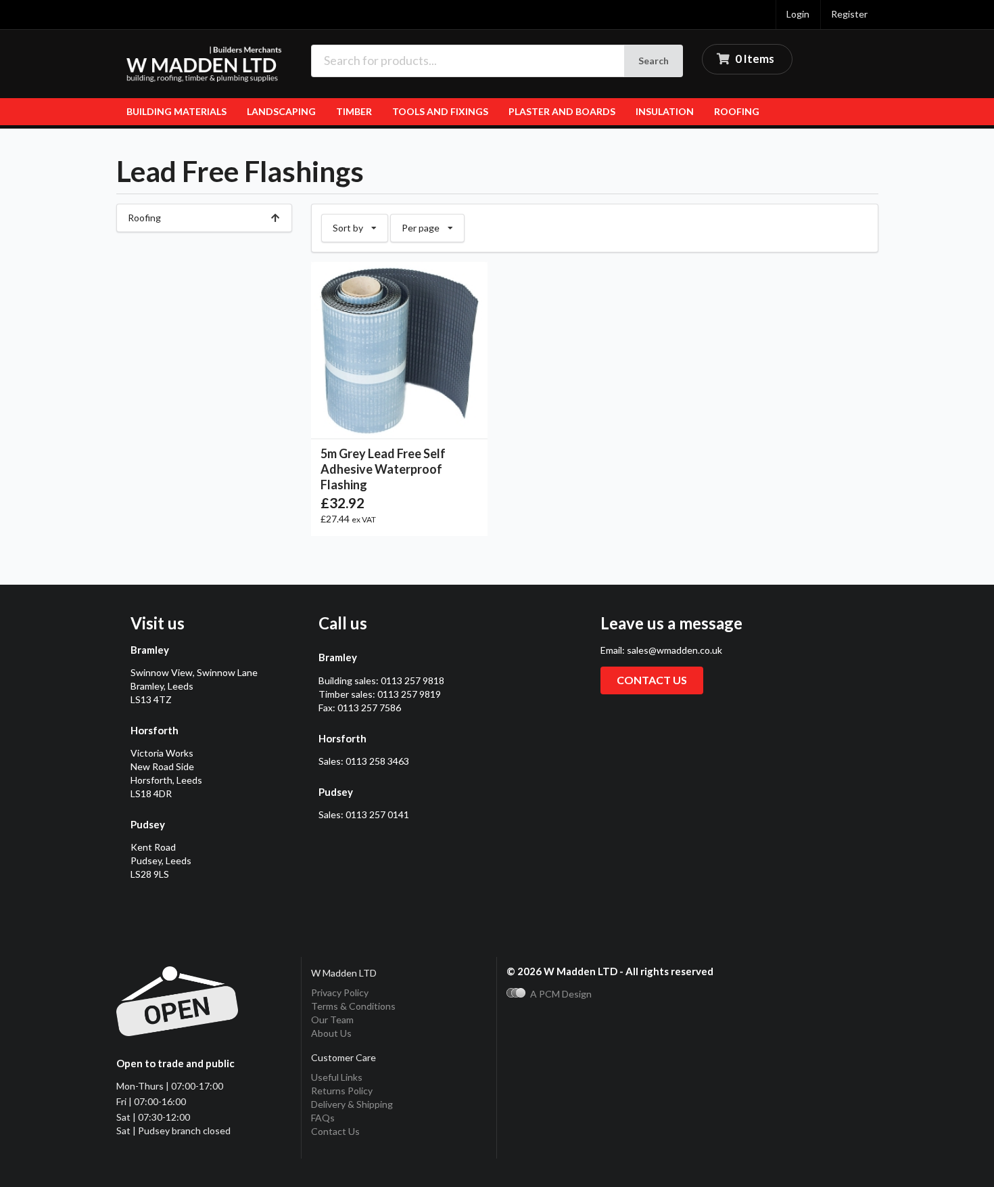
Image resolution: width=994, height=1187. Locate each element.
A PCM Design (561, 994)
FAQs (323, 1117)
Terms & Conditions (353, 1006)
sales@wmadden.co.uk (674, 650)
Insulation (665, 111)
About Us (331, 1033)
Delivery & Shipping (352, 1104)
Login (797, 14)
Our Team (332, 1019)
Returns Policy (342, 1090)
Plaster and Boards (561, 111)
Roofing (736, 111)
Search (653, 60)
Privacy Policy (340, 992)
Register (849, 14)
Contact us (652, 679)
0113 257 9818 (412, 680)
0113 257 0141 (377, 814)
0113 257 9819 (409, 694)
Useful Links (336, 1077)
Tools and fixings (440, 111)
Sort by (360, 224)
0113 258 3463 (377, 761)
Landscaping (281, 111)
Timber (354, 111)
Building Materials (176, 111)
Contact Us (335, 1131)
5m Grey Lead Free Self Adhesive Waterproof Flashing (383, 469)
